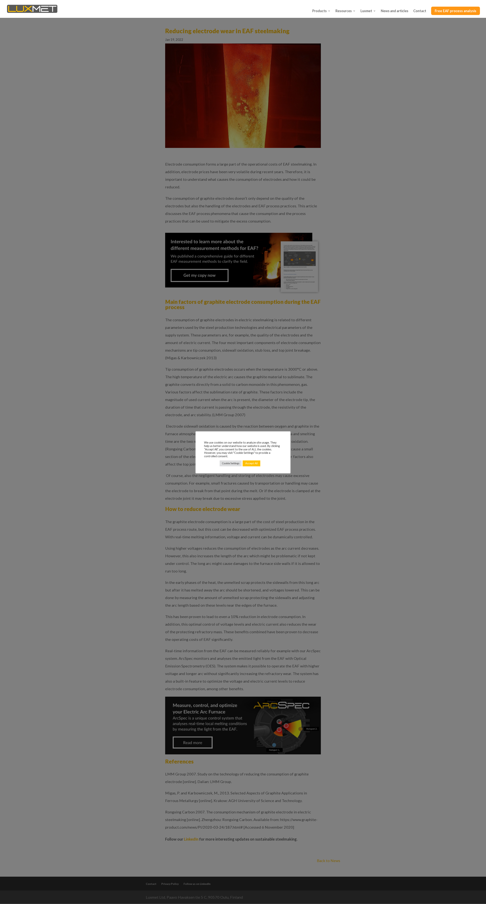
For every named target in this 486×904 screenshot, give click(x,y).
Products (319, 11)
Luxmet (366, 11)
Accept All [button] (251, 463)
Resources (343, 11)
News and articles (394, 11)
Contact (419, 11)
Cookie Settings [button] (230, 463)
